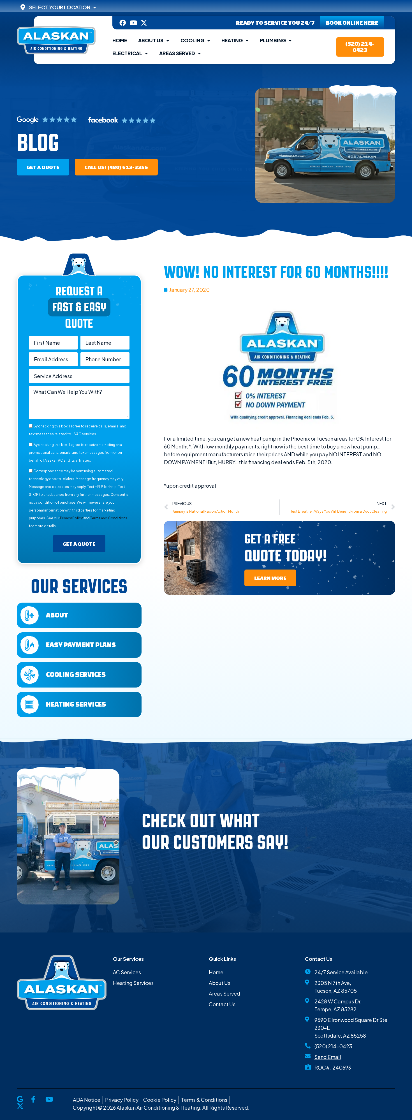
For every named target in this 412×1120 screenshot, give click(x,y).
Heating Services (76, 704)
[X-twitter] (144, 23)
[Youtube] (133, 23)
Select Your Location (59, 7)
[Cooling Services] (29, 674)
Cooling (192, 40)
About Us (150, 40)
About (57, 615)
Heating (232, 40)
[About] (29, 615)
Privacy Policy (71, 518)
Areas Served (177, 53)
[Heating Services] (29, 704)
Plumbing (273, 40)
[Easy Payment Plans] (29, 645)
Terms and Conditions (108, 518)
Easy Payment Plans (81, 645)
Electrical (127, 53)
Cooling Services (76, 674)
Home (119, 40)
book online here (352, 22)
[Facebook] (122, 23)
